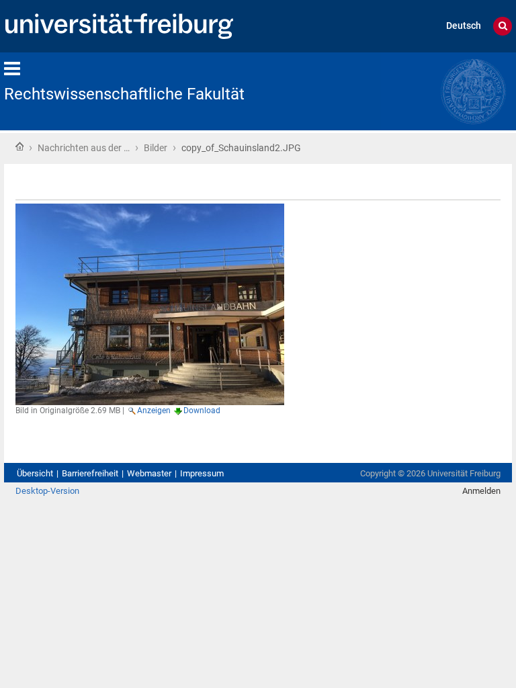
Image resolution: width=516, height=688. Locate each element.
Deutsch (463, 26)
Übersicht (35, 473)
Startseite (19, 146)
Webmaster (149, 473)
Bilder (155, 147)
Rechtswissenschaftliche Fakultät (124, 94)
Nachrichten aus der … (84, 147)
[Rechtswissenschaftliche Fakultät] (446, 90)
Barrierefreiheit (90, 473)
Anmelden (481, 491)
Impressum (202, 473)
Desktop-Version (47, 491)
